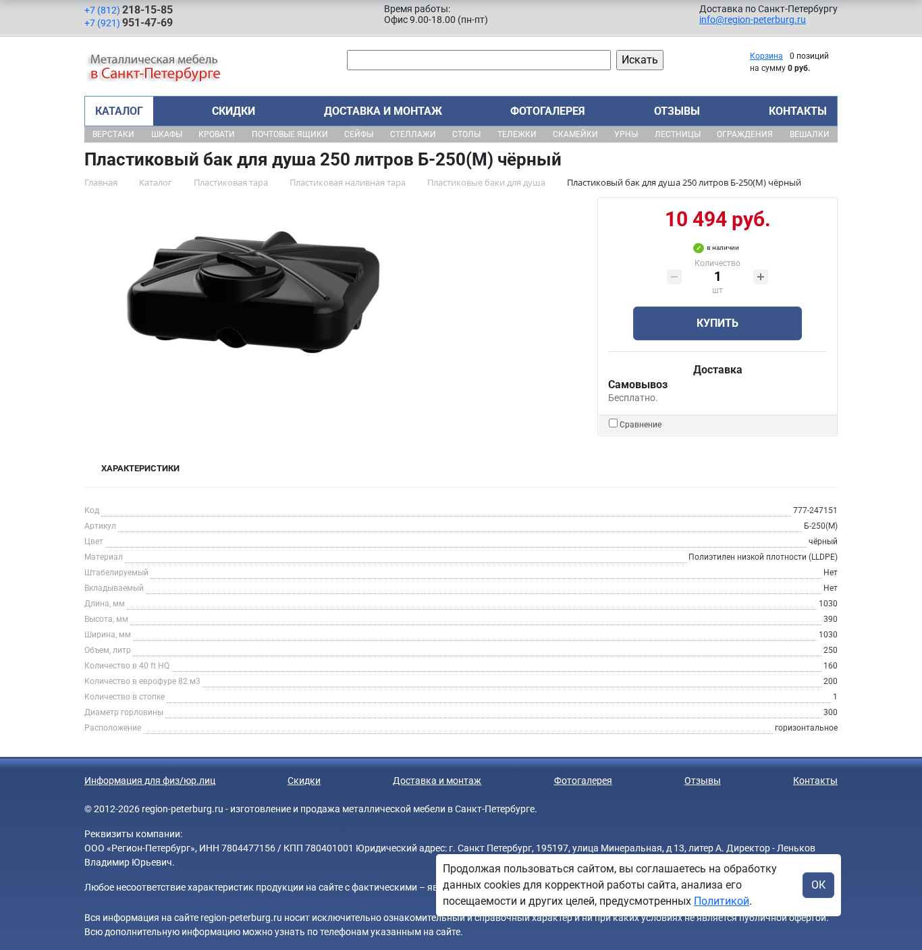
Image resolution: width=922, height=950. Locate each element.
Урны (626, 134)
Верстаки (113, 134)
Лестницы (678, 134)
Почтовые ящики (290, 134)
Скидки (233, 111)
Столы (466, 134)
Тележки (517, 134)
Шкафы (166, 134)
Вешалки (810, 134)
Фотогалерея (547, 111)
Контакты (798, 111)
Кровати (216, 134)
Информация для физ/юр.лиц (149, 780)
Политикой (721, 901)
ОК (818, 884)
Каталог (119, 111)
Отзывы (677, 111)
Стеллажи (413, 134)
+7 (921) (128, 22)
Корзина (766, 56)
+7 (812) (128, 9)
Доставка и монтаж (383, 111)
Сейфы (358, 134)
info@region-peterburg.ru (752, 19)
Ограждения (745, 134)
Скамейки (575, 134)
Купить (717, 323)
